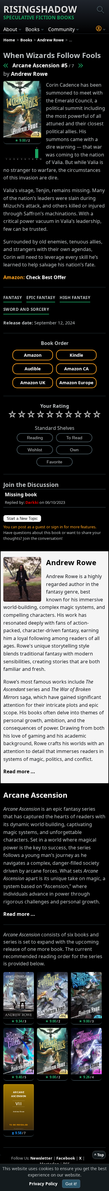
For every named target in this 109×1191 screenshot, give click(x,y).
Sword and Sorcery (26, 309)
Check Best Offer (46, 277)
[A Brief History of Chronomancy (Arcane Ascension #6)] (80, 65)
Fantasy (12, 297)
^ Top (99, 1154)
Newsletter (41, 1158)
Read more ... (19, 771)
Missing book (21, 494)
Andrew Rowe (29, 73)
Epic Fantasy (40, 297)
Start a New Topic (22, 518)
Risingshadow (40, 12)
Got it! (71, 1183)
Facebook (65, 1158)
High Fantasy (75, 297)
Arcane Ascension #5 (40, 65)
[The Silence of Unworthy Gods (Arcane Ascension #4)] (6, 65)
